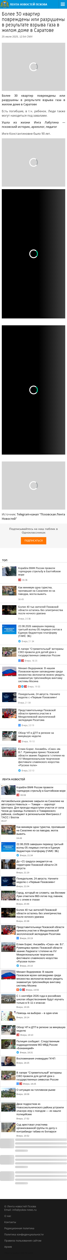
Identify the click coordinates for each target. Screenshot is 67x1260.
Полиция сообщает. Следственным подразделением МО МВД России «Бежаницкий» (37, 1045)
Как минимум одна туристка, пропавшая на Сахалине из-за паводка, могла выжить (36, 590)
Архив (8, 1246)
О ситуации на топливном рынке (35, 1089)
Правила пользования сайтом (22, 1240)
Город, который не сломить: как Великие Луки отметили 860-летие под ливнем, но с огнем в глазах (40, 896)
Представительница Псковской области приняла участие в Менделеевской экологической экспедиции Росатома (40, 930)
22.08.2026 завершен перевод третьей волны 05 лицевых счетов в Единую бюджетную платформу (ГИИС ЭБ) (39, 847)
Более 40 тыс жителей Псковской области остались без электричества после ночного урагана (40, 610)
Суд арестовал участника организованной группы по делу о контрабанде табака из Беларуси (36, 1128)
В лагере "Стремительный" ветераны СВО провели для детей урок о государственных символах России (40, 652)
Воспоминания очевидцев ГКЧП (35, 1058)
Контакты (10, 1222)
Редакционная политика (19, 1228)
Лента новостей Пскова (18, 1253)
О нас (7, 1216)
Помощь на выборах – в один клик (37, 1013)
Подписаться (33, 540)
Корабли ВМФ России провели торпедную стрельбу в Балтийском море (39, 571)
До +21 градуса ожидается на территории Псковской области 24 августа (36, 865)
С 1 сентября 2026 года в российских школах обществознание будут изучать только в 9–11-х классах (40, 999)
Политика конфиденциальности (24, 1234)
